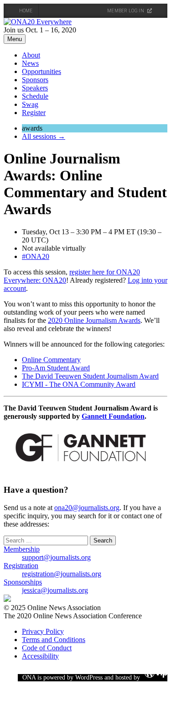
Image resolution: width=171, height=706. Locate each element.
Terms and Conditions (53, 639)
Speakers (35, 88)
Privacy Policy (43, 631)
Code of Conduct (47, 648)
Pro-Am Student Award (56, 368)
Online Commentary (51, 360)
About (31, 55)
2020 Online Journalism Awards (94, 320)
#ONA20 (35, 256)
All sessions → (43, 136)
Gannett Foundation (113, 416)
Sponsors (35, 80)
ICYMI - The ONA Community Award (78, 384)
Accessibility (40, 656)
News (30, 63)
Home (26, 10)
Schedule (35, 96)
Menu (14, 39)
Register (34, 112)
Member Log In (126, 10)
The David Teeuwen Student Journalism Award (90, 376)
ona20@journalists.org (86, 507)
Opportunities (41, 71)
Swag (30, 104)
